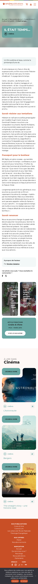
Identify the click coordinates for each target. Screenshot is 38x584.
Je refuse (24, 581)
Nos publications (15, 19)
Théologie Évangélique (19, 533)
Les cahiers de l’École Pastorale (19, 531)
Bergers (7, 458)
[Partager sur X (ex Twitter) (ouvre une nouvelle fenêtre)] (6, 276)
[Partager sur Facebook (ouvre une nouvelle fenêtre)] (2, 276)
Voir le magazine (15, 333)
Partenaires (19, 558)
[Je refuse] (36, 576)
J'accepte (15, 581)
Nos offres (19, 537)
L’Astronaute (10, 410)
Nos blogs (19, 553)
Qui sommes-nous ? (19, 551)
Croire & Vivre (29, 19)
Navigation (19, 546)
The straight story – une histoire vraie (15, 507)
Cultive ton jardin (8, 21)
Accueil (4, 19)
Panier (19, 540)
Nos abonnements (19, 542)
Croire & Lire (19, 528)
